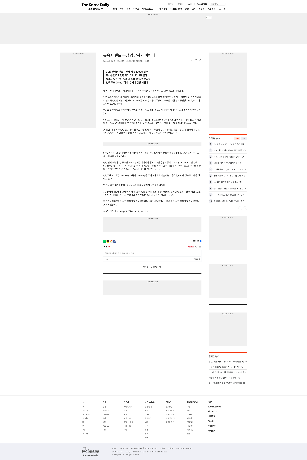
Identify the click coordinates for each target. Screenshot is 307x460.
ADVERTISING (124, 448)
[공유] (200, 60)
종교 (125, 414)
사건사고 (85, 410)
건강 (125, 410)
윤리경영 (162, 448)
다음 (245, 208)
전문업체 (190, 422)
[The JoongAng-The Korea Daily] (90, 451)
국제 (83, 429)
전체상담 (169, 406)
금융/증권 (106, 414)
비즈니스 (106, 426)
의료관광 (211, 8)
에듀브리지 (212, 411)
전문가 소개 (170, 414)
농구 (146, 426)
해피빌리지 (212, 430)
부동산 (105, 422)
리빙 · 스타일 (128, 422)
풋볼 (146, 429)
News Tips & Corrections (184, 448)
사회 (122, 8)
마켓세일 (190, 429)
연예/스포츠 (147, 8)
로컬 (244, 138)
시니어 (126, 429)
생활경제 (106, 410)
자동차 (105, 429)
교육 (194, 8)
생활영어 (211, 416)
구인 (188, 406)
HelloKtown (176, 8)
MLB (146, 422)
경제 (128, 8)
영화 (146, 410)
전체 (115, 8)
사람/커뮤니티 (87, 414)
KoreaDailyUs (214, 406)
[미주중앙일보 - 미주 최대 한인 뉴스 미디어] (95, 6)
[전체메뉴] (219, 8)
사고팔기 (190, 426)
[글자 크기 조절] (191, 60)
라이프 (136, 8)
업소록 (202, 8)
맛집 (188, 433)
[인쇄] (196, 60)
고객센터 (170, 448)
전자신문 (180, 4)
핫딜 (187, 8)
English (190, 4)
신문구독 (170, 4)
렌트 (188, 410)
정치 (83, 426)
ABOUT (114, 448)
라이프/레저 (128, 406)
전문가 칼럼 (170, 410)
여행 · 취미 (128, 418)
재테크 (105, 418)
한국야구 (148, 418)
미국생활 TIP (170, 418)
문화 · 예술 (128, 426)
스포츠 (147, 414)
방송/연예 (148, 406)
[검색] (224, 8)
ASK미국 (163, 8)
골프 (146, 433)
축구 (146, 437)
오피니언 (85, 433)
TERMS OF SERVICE (151, 448)
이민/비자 (85, 418)
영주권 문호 (170, 422)
